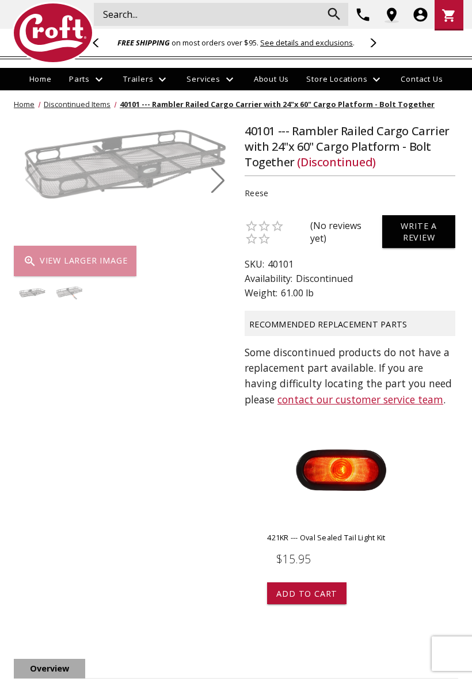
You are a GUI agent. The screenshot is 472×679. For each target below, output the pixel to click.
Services (211, 79)
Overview (49, 668)
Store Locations (344, 79)
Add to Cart (306, 593)
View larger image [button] (75, 261)
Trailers (146, 79)
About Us (271, 79)
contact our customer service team (360, 399)
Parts (87, 79)
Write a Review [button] (419, 231)
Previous (100, 42)
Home (40, 79)
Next (371, 42)
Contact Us (422, 79)
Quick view (340, 479)
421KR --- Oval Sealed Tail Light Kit (326, 537)
